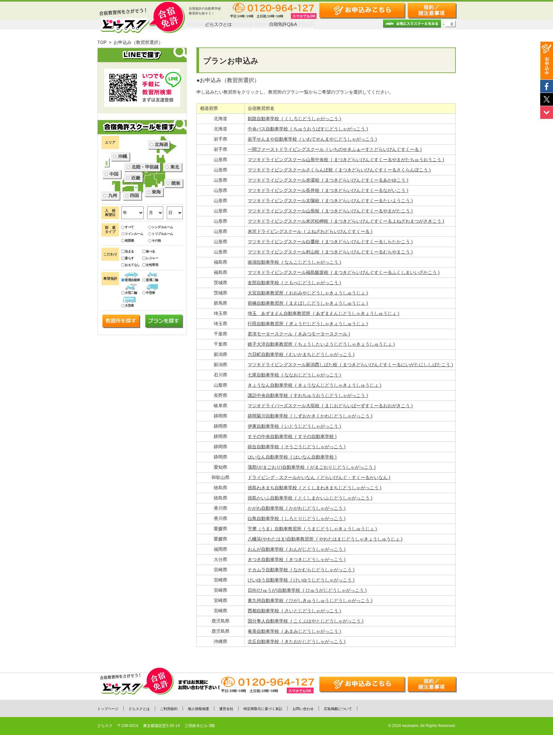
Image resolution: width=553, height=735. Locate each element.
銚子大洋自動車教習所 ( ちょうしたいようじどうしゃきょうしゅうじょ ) (321, 344)
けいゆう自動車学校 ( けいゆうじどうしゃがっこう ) (301, 579)
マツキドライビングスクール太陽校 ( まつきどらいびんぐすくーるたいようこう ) (330, 200)
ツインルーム (134, 233)
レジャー (152, 258)
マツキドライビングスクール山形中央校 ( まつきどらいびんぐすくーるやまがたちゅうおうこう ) (346, 159)
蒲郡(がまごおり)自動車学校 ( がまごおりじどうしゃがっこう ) (312, 467)
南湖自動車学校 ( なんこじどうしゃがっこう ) (294, 262)
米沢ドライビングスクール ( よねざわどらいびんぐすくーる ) (310, 231)
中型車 (150, 292)
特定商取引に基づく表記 (263, 709)
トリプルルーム (162, 233)
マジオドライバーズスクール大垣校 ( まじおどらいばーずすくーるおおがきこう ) (330, 405)
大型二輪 (131, 292)
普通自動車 (132, 280)
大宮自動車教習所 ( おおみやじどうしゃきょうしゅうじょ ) (308, 292)
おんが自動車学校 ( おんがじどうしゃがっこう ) (297, 549)
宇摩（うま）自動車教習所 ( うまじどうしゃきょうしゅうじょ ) (312, 528)
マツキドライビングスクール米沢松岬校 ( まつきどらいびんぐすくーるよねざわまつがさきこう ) (346, 221)
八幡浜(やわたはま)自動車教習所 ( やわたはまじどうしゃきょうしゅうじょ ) (325, 538)
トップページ (107, 709)
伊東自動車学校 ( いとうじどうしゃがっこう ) (294, 426)
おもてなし (132, 265)
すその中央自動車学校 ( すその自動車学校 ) (292, 436)
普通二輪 (152, 280)
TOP (102, 42)
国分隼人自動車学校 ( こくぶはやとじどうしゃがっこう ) (306, 621)
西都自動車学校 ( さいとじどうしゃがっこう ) (294, 610)
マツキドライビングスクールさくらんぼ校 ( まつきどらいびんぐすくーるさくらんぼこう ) (339, 169)
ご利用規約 (169, 709)
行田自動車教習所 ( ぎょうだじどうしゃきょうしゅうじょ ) (308, 323)
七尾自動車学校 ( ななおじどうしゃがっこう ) (294, 374)
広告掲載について (338, 709)
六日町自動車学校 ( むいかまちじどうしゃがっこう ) (301, 354)
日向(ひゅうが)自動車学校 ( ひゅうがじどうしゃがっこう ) (307, 590)
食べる (150, 251)
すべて (129, 227)
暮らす (129, 258)
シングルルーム (162, 227)
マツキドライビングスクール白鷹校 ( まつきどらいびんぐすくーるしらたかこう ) (330, 241)
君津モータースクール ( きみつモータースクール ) (299, 333)
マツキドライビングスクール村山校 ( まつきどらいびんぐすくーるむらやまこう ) (330, 251)
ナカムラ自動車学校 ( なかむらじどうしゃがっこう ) (301, 569)
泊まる (129, 251)
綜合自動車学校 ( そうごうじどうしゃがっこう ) (297, 446)
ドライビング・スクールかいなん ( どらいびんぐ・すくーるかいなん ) (319, 477)
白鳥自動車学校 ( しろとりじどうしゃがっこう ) (297, 518)
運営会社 (226, 709)
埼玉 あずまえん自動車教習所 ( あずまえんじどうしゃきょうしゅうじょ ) (323, 313)
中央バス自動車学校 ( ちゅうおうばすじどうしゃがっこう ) (308, 128)
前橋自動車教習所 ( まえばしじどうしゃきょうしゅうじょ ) (308, 303)
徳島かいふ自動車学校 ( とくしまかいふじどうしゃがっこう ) (310, 497)
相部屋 (129, 240)
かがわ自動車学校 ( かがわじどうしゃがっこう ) (297, 508)
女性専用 (152, 265)
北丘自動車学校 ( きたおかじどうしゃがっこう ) (297, 641)
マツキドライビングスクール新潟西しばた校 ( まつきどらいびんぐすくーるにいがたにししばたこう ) (350, 364)
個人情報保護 (198, 709)
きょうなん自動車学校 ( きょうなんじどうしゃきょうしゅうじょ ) (314, 385)
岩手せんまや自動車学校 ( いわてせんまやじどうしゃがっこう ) (312, 139)
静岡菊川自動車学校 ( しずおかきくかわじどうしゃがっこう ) (310, 415)
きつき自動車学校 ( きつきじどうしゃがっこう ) (297, 559)
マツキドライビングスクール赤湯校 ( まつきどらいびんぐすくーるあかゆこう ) (328, 180)
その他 (156, 240)
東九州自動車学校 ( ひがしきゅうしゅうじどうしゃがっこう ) (310, 600)
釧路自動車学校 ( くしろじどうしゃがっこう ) (294, 118)
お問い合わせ (303, 709)
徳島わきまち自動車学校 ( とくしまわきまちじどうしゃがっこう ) (314, 487)
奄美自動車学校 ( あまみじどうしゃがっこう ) (294, 631)
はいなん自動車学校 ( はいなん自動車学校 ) (292, 456)
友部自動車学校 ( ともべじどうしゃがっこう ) (294, 282)
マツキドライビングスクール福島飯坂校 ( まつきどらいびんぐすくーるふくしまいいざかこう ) (344, 272)
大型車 (129, 305)
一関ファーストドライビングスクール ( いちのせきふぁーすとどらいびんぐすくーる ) (335, 149)
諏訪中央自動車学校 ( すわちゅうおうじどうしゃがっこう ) (308, 395)
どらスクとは (139, 709)
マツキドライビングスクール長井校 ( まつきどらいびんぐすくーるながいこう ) (328, 190)
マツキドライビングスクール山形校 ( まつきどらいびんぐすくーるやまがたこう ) (330, 210)
